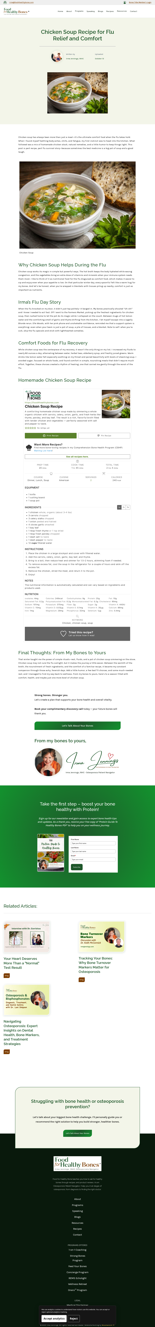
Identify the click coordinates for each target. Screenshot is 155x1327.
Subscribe (76, 867)
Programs (77, 1205)
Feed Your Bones (77, 1266)
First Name (75, 839)
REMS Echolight (77, 1278)
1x (119, 507)
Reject (74, 1318)
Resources (77, 1222)
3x (128, 507)
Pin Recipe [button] (105, 435)
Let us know (75, 635)
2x (124, 507)
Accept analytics (54, 1318)
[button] (26, 427)
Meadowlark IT (108, 1325)
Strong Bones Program (77, 1258)
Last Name (75, 848)
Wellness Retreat (77, 1284)
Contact (77, 1234)
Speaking (77, 1211)
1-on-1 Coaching (77, 1249)
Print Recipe (52, 435)
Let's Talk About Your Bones (77, 725)
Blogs (77, 1216)
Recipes (77, 1228)
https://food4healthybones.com (42, 402)
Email (73, 856)
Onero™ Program (77, 1290)
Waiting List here (43, 450)
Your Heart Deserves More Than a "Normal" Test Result (21, 963)
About (77, 1199)
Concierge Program (78, 1272)
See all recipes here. (77, 456)
